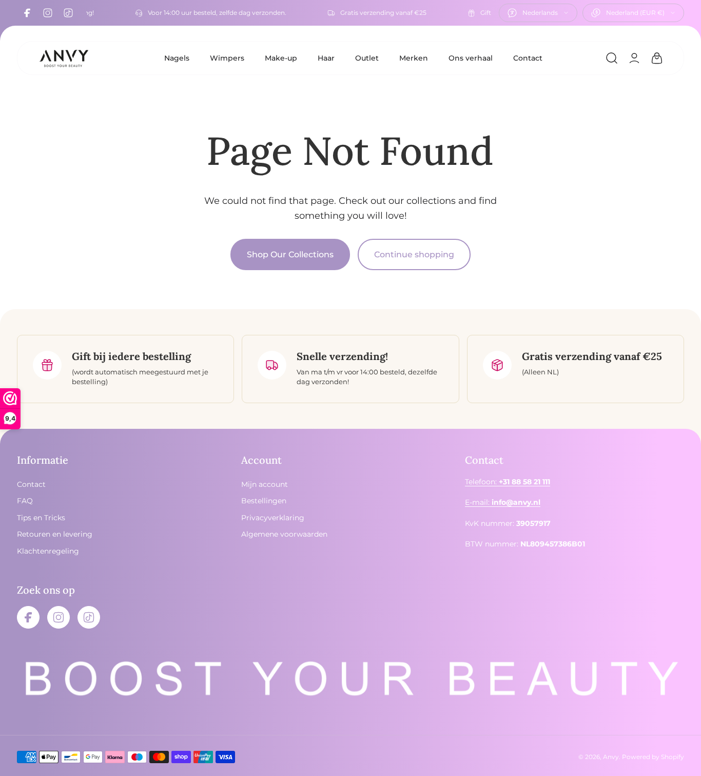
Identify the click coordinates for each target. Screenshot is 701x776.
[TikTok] (68, 13)
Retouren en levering (54, 534)
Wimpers (227, 58)
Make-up (281, 58)
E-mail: (502, 502)
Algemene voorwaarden (284, 534)
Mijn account (264, 484)
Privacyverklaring (272, 517)
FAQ (25, 500)
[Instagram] (47, 13)
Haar (326, 58)
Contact (527, 58)
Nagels (176, 58)
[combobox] (538, 13)
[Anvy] (63, 58)
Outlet (367, 58)
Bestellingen (263, 500)
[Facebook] (27, 13)
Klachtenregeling (48, 550)
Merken (413, 58)
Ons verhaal (471, 58)
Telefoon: (507, 481)
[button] (611, 58)
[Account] (634, 58)
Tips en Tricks (41, 517)
